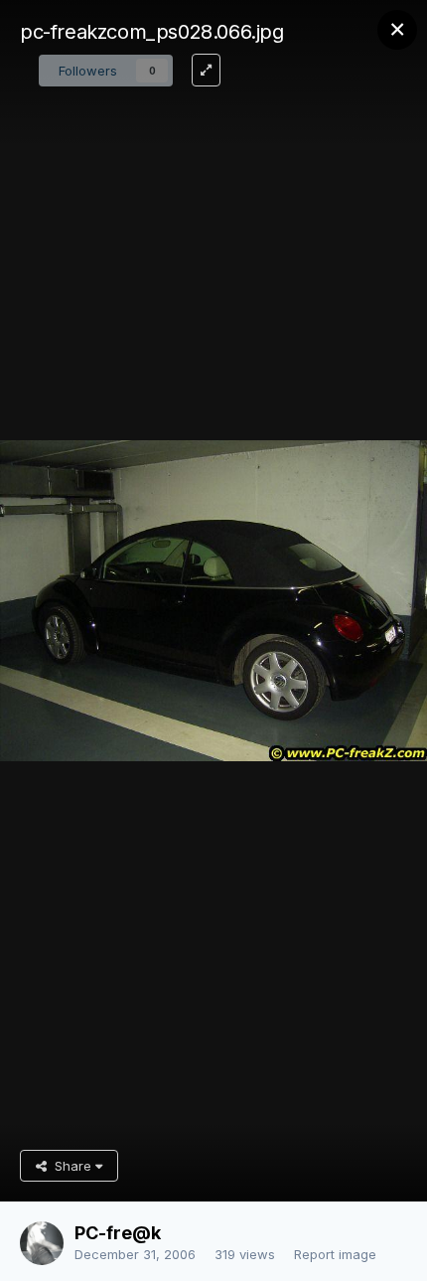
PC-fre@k (117, 1232)
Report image (335, 1254)
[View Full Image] (206, 70)
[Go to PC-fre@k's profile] (42, 1243)
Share (71, 1166)
